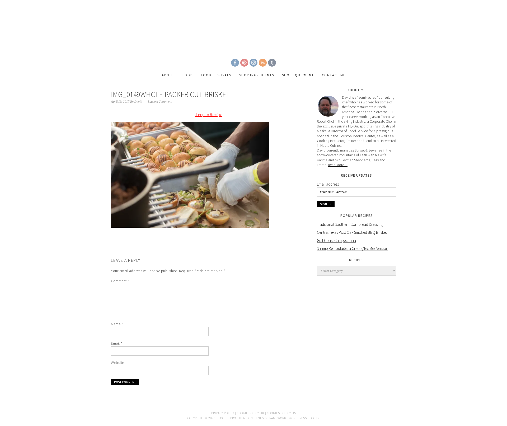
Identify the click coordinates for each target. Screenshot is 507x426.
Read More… (338, 164)
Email (116, 343)
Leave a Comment (160, 101)
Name (117, 324)
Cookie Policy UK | (252, 413)
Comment (120, 280)
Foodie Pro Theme (233, 418)
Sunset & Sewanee (253, 27)
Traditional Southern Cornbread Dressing (350, 224)
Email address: (328, 184)
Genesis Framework (270, 418)
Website (117, 362)
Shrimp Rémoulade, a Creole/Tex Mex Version (352, 248)
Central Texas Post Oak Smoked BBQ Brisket (352, 232)
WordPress (298, 418)
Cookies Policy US (281, 413)
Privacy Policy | (224, 413)
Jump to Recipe (208, 114)
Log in (314, 418)
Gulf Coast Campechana (336, 240)
